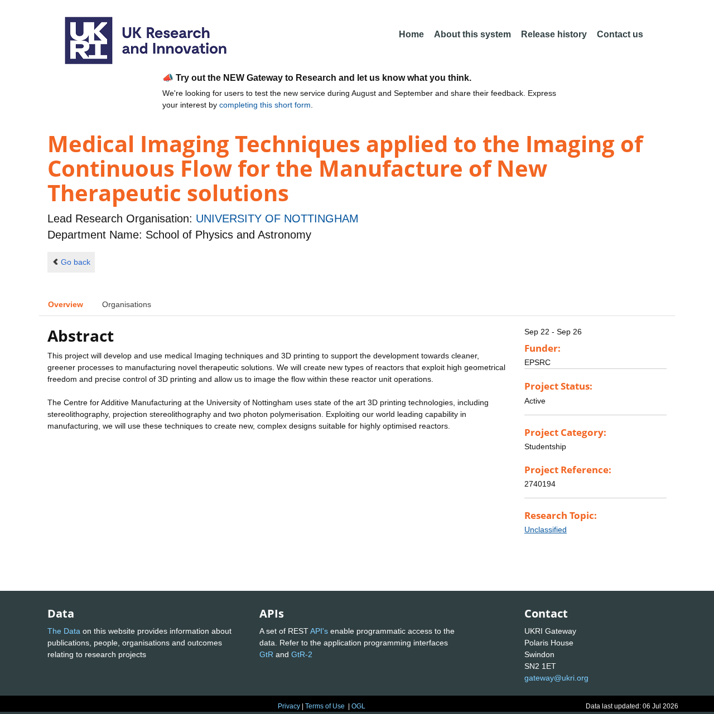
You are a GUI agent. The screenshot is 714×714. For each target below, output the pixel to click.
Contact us (620, 34)
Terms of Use (325, 706)
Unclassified (545, 529)
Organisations (126, 304)
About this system (472, 34)
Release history (554, 34)
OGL (358, 706)
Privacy (289, 706)
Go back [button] (75, 262)
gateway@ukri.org (556, 677)
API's (319, 630)
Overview (65, 304)
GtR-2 (301, 654)
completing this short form (265, 104)
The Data (63, 630)
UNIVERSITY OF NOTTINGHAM (277, 218)
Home (411, 34)
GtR (266, 654)
